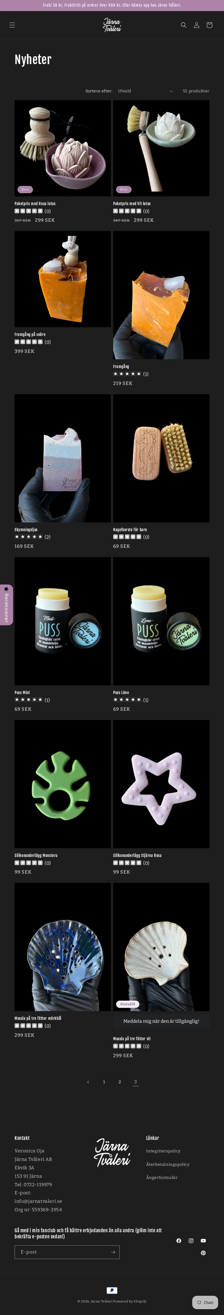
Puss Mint (22, 692)
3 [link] (135, 1082)
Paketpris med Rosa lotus (35, 203)
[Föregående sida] (88, 1082)
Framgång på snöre (30, 334)
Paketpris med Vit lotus (132, 203)
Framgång (121, 366)
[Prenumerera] (112, 1252)
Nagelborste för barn (130, 529)
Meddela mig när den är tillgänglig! (161, 1021)
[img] (127, 375)
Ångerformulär (162, 1177)
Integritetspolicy (163, 1151)
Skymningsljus (26, 529)
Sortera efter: (99, 91)
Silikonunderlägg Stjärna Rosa (137, 855)
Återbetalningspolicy (168, 1164)
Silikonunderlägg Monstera (36, 855)
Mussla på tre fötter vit (131, 1038)
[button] (12, 25)
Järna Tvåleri (102, 1301)
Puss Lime (121, 692)
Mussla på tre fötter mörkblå (38, 1018)
